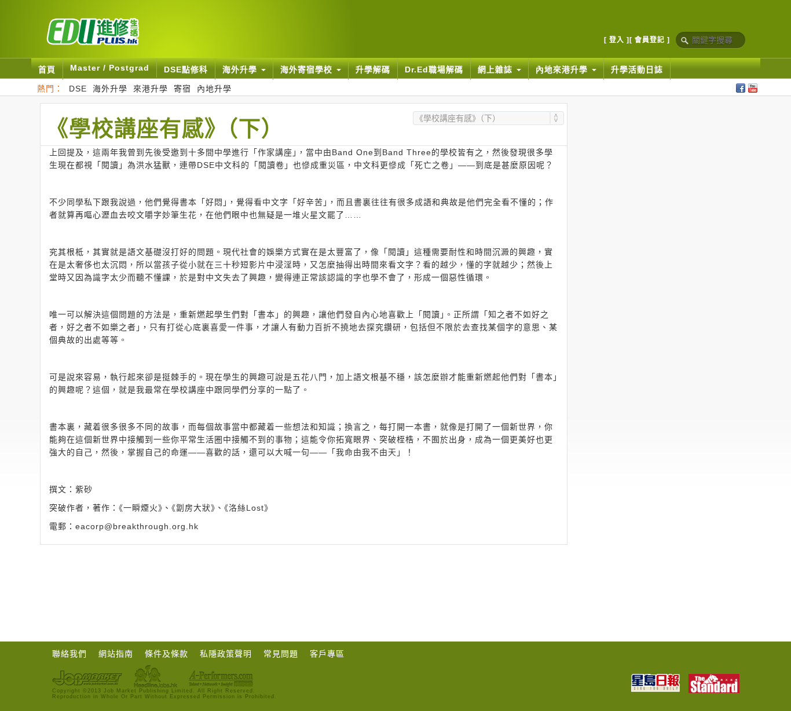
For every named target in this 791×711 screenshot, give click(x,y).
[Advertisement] (303, 577)
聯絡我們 (69, 653)
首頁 (47, 69)
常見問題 (280, 653)
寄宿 (182, 88)
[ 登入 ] (616, 40)
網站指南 (115, 653)
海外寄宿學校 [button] (307, 69)
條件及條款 (166, 653)
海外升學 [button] (241, 69)
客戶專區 (327, 653)
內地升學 (214, 88)
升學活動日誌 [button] (637, 69)
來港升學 (150, 88)
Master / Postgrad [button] (109, 67)
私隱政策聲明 (226, 653)
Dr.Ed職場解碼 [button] (434, 69)
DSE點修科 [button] (186, 69)
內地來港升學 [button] (563, 69)
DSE (78, 88)
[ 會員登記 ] (649, 40)
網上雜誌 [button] (496, 69)
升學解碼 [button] (373, 69)
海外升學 (110, 88)
